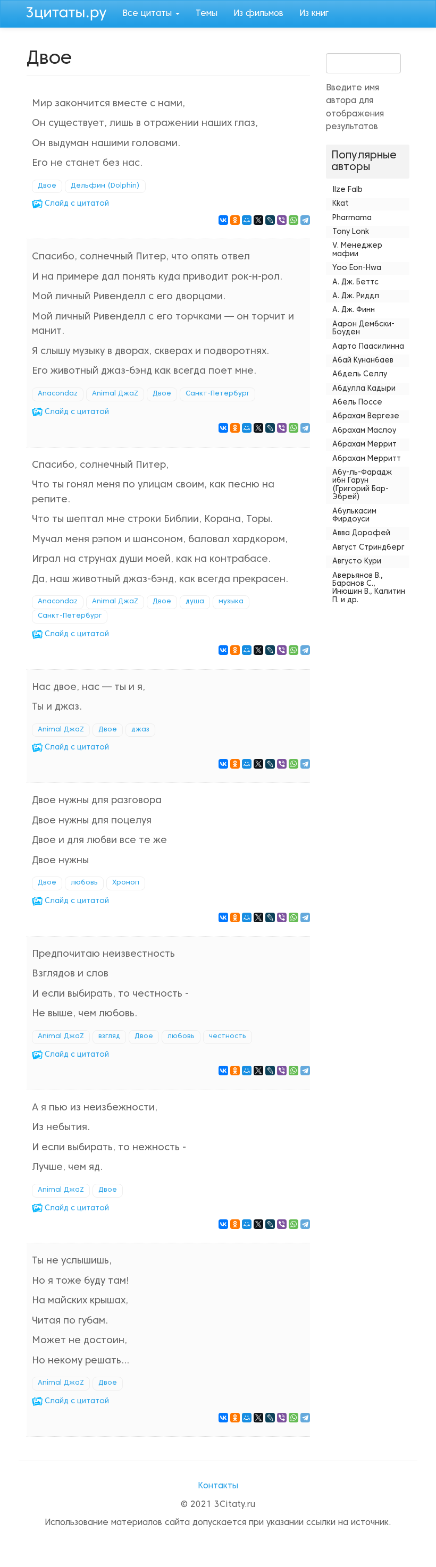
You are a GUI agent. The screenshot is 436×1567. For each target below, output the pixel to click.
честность (227, 1036)
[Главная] (70, 12)
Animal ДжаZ (115, 394)
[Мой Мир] (246, 220)
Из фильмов (258, 14)
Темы (206, 14)
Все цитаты (148, 14)
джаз (140, 730)
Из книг (314, 14)
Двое (47, 186)
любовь (84, 883)
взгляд (109, 1036)
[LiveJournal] (270, 220)
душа (195, 602)
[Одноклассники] (235, 220)
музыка (231, 602)
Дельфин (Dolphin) (105, 186)
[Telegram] (305, 220)
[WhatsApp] (293, 220)
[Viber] (282, 220)
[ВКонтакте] (223, 220)
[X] (258, 220)
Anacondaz (58, 394)
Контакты (218, 1486)
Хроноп (125, 883)
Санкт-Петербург (217, 394)
